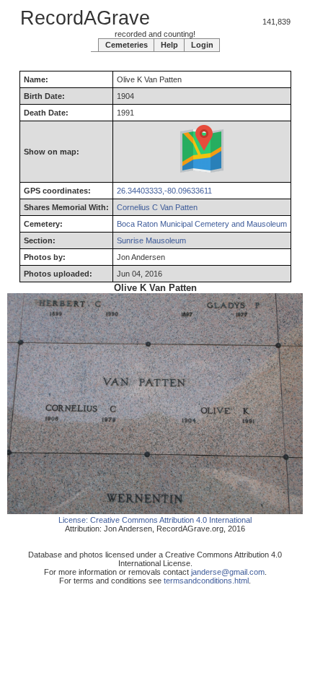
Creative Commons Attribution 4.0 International (171, 520)
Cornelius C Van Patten (157, 207)
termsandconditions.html (206, 580)
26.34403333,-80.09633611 (164, 190)
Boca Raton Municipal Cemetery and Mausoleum (202, 224)
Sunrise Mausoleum (151, 240)
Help (169, 44)
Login (202, 44)
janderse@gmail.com (228, 572)
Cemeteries (126, 44)
